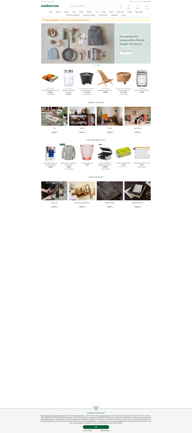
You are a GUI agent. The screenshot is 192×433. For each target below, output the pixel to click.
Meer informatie (105, 430)
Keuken (82, 128)
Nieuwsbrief (52, 1)
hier (134, 421)
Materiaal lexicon (110, 203)
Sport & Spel (137, 128)
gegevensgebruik (104, 416)
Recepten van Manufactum (82, 203)
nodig (78, 416)
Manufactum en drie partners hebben (53, 416)
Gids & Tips (54, 203)
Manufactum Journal (138, 203)
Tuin (54, 128)
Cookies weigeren (87, 430)
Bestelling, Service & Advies (140, 1)
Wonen (110, 128)
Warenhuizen (44, 1)
